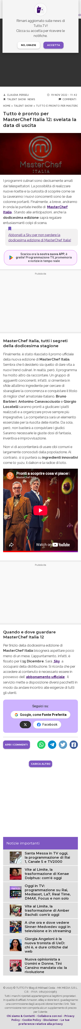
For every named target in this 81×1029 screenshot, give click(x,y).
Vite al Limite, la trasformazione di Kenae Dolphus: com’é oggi (47, 873)
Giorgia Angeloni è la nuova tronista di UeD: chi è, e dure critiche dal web (46, 945)
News (31, 99)
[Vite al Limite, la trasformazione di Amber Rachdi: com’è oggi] (16, 910)
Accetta (53, 45)
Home (6, 105)
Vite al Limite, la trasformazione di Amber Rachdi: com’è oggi (47, 910)
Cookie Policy (31, 1019)
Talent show (16, 99)
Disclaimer (50, 1019)
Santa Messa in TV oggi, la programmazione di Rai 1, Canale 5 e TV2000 (47, 857)
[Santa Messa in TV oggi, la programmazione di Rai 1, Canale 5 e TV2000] (16, 857)
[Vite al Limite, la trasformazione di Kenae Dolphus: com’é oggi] (16, 874)
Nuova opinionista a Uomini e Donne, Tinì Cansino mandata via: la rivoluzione (46, 965)
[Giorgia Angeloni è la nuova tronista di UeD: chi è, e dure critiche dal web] (16, 945)
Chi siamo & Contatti (21, 1016)
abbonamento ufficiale (45, 677)
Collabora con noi (49, 1016)
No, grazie (28, 45)
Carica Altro (40, 763)
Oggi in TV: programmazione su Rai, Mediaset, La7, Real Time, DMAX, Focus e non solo (48, 892)
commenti (69, 99)
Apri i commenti (16, 744)
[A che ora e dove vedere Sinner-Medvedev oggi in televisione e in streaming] (16, 927)
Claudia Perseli (18, 94)
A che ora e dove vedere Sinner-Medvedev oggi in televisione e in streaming (48, 926)
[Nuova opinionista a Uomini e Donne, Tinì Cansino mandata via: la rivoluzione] (16, 965)
